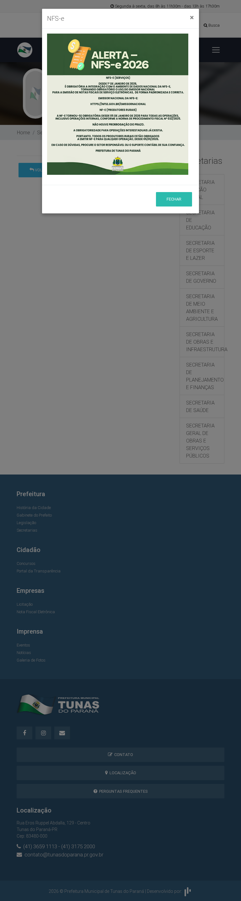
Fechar (174, 199)
